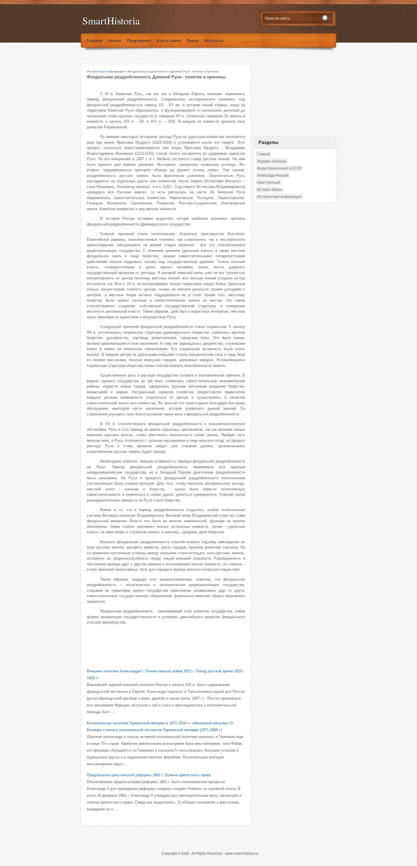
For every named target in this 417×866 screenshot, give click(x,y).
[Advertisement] (153, 642)
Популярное (139, 40)
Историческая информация (105, 71)
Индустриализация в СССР (279, 168)
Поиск (193, 40)
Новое (114, 40)
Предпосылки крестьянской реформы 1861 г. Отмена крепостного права (149, 775)
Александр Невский (272, 175)
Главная (95, 40)
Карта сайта (169, 40)
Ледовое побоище (272, 161)
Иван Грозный (268, 183)
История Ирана (269, 190)
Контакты (214, 40)
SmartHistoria (111, 20)
